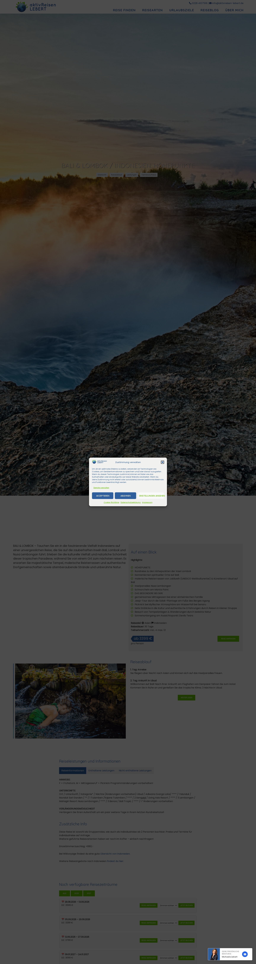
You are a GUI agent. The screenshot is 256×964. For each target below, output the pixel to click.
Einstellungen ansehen (151, 495)
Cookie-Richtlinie (111, 502)
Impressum (147, 502)
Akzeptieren (102, 495)
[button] (162, 462)
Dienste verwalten (101, 487)
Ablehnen (125, 495)
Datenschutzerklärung (131, 502)
